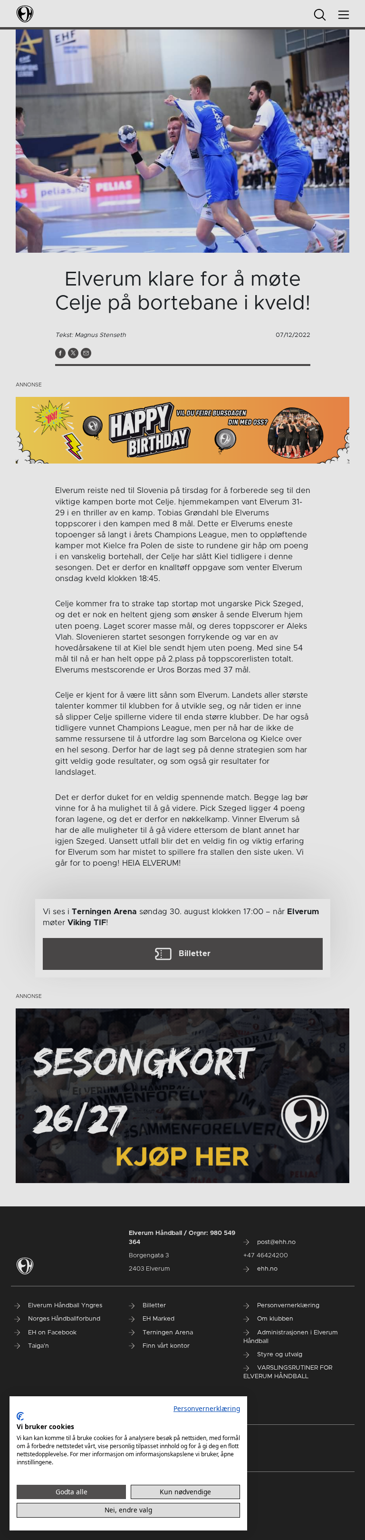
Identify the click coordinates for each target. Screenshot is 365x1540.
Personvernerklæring (206, 1408)
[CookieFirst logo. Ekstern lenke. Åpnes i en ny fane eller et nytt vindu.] (20, 1416)
